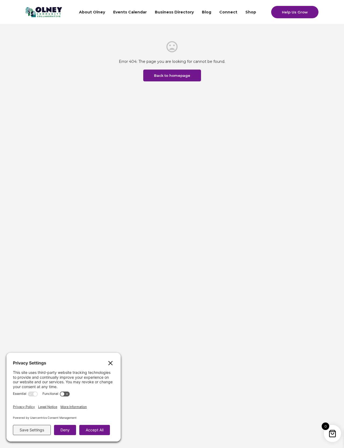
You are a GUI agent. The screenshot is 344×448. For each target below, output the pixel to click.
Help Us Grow (295, 12)
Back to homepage (172, 75)
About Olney (92, 12)
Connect (228, 12)
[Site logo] (44, 11)
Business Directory (174, 12)
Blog (206, 12)
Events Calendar (130, 12)
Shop (250, 12)
